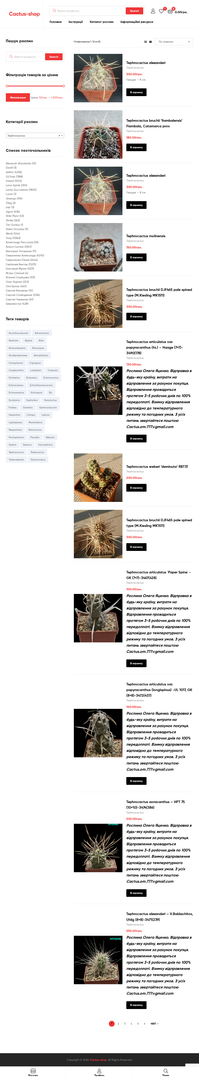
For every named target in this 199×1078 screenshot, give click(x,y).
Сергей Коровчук (17, 290)
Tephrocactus (135, 67)
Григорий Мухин (16, 268)
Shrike (10, 220)
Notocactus (35, 429)
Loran (10, 194)
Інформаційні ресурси (136, 22)
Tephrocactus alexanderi (145, 62)
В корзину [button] (136, 92)
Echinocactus (51, 377)
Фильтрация (18, 97)
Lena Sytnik (13, 185)
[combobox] (35, 135)
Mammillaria (35, 422)
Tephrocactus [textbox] (34, 135)
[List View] (150, 41)
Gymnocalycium (48, 407)
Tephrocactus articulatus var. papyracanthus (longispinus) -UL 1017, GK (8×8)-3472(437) (159, 690)
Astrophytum (41, 355)
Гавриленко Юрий (18, 259)
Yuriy (9, 238)
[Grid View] (145, 41)
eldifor (10, 172)
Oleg (9, 202)
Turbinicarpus (38, 459)
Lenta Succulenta (17, 189)
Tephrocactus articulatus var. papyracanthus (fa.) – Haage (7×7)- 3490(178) (154, 347)
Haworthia (14, 414)
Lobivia (46, 414)
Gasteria (28, 407)
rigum (10, 211)
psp (8, 207)
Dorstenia (14, 377)
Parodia (35, 437)
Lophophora (15, 422)
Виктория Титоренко (19, 251)
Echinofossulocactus (41, 385)
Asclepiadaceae (18, 355)
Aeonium (13, 340)
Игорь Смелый (15, 273)
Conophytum (16, 362)
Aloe (41, 340)
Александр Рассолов (20, 242)
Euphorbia (32, 400)
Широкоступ (14, 303)
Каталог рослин (101, 22)
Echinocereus (16, 385)
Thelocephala (16, 459)
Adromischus (42, 333)
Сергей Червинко (17, 299)
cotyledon (35, 370)
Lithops (31, 414)
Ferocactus (50, 400)
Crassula (53, 370)
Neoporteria (15, 429)
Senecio (27, 444)
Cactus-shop (24, 13)
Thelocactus (37, 452)
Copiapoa (35, 362)
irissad (10, 180)
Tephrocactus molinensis (145, 236)
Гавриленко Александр (21, 255)
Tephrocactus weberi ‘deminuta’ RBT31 (157, 466)
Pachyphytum (16, 437)
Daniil (10, 167)
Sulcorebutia (45, 444)
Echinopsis (36, 392)
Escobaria (14, 400)
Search (134, 11)
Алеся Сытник (15, 246)
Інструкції (76, 22)
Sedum (12, 444)
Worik (10, 233)
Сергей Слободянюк (19, 294)
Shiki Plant (12, 215)
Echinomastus (16, 392)
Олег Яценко (14, 281)
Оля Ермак (13, 286)
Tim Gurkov (13, 224)
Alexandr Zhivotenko (19, 163)
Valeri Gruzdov (15, 229)
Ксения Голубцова (18, 277)
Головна (56, 22)
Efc (50, 392)
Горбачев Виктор (17, 264)
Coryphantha (16, 370)
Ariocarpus (38, 347)
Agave (28, 340)
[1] (161, 11)
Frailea (12, 407)
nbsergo (11, 198)
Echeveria (31, 377)
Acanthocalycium (18, 333)
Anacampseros (17, 347)
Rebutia (50, 437)
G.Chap (11, 176)
